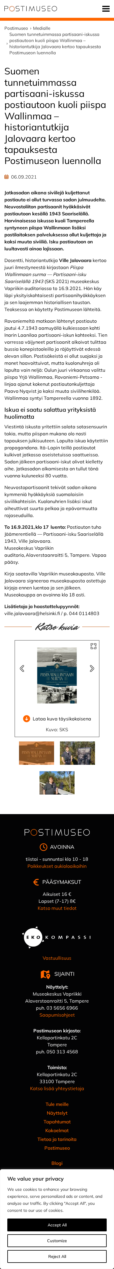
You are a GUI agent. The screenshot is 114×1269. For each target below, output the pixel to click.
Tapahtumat (57, 1122)
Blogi (57, 1163)
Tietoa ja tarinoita (57, 1139)
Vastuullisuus (57, 958)
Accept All (57, 1225)
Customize (57, 1240)
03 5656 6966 (62, 1008)
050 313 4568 (62, 1052)
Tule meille (57, 1104)
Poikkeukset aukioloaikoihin (57, 866)
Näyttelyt (57, 1113)
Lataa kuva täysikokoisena (62, 719)
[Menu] (106, 9)
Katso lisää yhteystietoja (57, 1088)
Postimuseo (57, 1148)
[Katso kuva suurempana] (93, 646)
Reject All (57, 1256)
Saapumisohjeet (57, 1015)
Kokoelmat (57, 1130)
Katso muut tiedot (57, 908)
